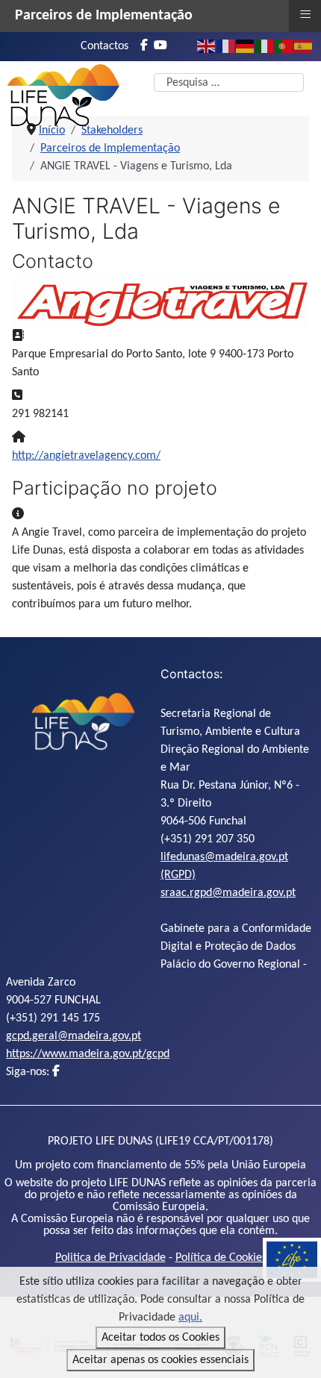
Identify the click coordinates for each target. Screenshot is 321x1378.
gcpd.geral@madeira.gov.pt (73, 1036)
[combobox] (229, 82)
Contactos (104, 46)
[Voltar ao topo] (295, 1350)
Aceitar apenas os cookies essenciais (160, 1360)
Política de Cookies (221, 1258)
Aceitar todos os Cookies (160, 1338)
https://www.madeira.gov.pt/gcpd (87, 1054)
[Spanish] (304, 46)
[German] (245, 46)
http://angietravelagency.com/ (86, 456)
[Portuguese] (284, 46)
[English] (206, 46)
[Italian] (265, 46)
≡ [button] (305, 14)
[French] (226, 46)
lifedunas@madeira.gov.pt (224, 857)
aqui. (190, 1318)
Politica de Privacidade (110, 1258)
